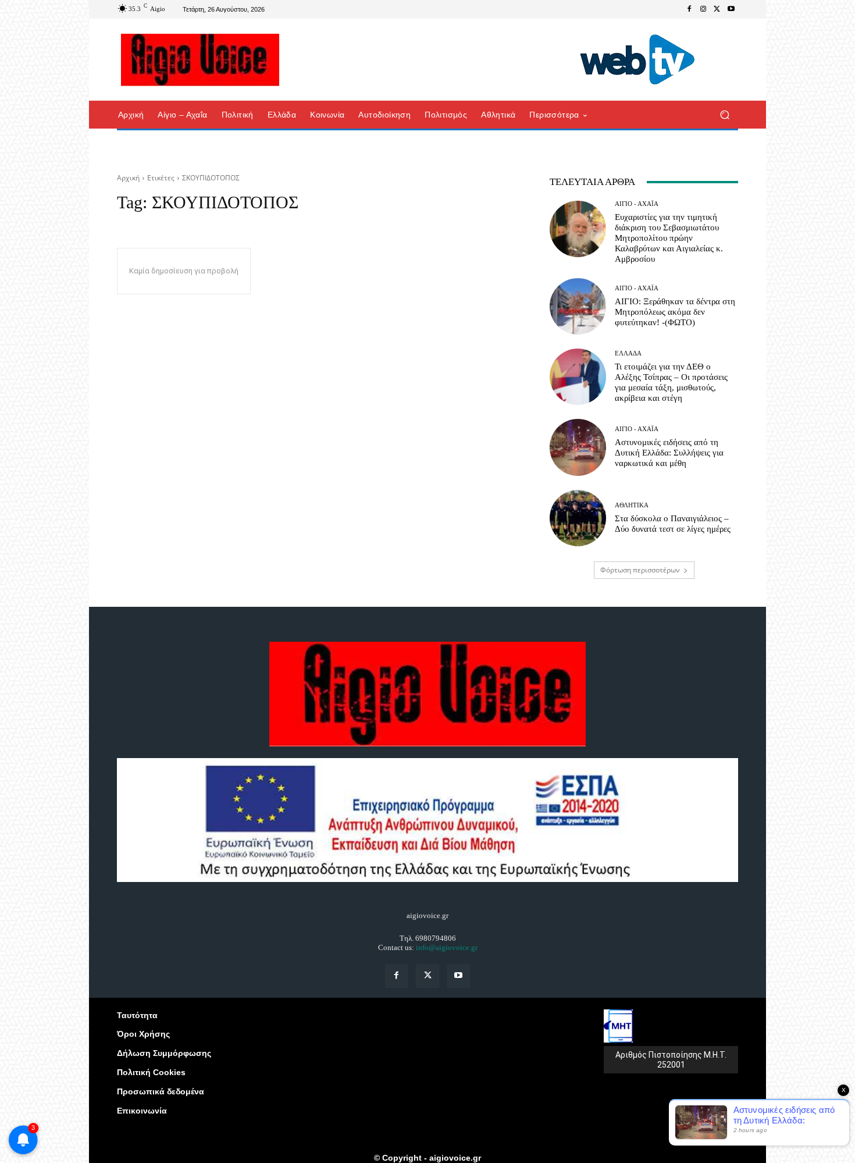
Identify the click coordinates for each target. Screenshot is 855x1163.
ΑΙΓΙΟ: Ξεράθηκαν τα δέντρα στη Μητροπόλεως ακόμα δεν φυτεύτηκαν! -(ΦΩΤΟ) (675, 312)
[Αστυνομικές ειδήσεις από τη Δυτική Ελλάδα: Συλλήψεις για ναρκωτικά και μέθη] (578, 447)
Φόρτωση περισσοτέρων (640, 570)
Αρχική (128, 178)
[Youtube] (731, 9)
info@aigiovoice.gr (447, 947)
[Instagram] (703, 9)
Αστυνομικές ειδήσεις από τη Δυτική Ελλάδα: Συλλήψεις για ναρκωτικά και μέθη (669, 453)
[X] (717, 9)
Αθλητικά (632, 505)
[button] (724, 115)
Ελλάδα (628, 353)
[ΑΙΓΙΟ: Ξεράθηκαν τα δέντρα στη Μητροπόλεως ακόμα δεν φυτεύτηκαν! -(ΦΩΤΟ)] (578, 306)
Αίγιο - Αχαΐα (636, 204)
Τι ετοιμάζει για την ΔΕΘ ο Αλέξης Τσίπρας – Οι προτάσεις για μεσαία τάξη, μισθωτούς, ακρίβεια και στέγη (671, 382)
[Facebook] (689, 9)
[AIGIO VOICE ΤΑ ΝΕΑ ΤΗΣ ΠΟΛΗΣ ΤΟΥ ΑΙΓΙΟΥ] (200, 60)
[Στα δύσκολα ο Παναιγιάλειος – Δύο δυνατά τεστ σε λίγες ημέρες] (578, 518)
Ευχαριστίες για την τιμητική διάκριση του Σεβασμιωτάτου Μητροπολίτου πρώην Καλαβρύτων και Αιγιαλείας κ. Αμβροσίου (669, 238)
